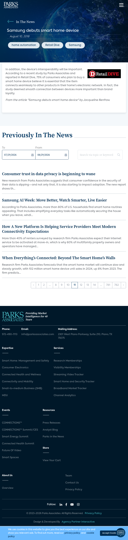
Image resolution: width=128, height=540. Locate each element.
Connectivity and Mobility (17, 381)
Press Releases (51, 423)
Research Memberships (68, 361)
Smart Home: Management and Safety (25, 361)
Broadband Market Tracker (70, 388)
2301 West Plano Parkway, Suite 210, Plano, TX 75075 (85, 336)
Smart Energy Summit (15, 437)
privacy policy (72, 533)
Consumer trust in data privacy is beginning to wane (48, 174)
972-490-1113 (9, 334)
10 (68, 285)
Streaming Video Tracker (69, 374)
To (3, 148)
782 (116, 285)
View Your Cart (52, 460)
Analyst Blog (50, 430)
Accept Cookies (110, 533)
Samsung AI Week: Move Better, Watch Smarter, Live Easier (54, 200)
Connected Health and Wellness (21, 374)
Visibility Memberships (67, 367)
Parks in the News (53, 437)
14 (94, 285)
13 (87, 285)
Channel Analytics (65, 395)
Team (68, 476)
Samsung (75, 45)
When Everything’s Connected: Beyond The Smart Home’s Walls (58, 258)
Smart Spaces (10, 457)
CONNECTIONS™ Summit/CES (20, 430)
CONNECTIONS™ (12, 423)
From (38, 148)
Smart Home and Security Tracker (74, 381)
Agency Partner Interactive (78, 522)
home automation (24, 45)
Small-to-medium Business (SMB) (22, 388)
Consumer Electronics (15, 367)
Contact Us (72, 483)
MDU (5, 395)
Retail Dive (52, 45)
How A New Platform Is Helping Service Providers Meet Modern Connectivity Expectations (59, 229)
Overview (7, 488)
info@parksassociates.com (37, 334)
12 (81, 285)
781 (108, 285)
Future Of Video (11, 450)
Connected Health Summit (18, 444)
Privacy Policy (73, 489)
